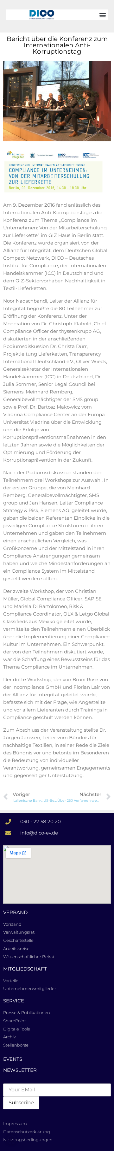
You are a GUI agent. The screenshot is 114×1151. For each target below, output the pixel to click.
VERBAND (15, 912)
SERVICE (13, 1001)
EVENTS (12, 1059)
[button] (102, 14)
